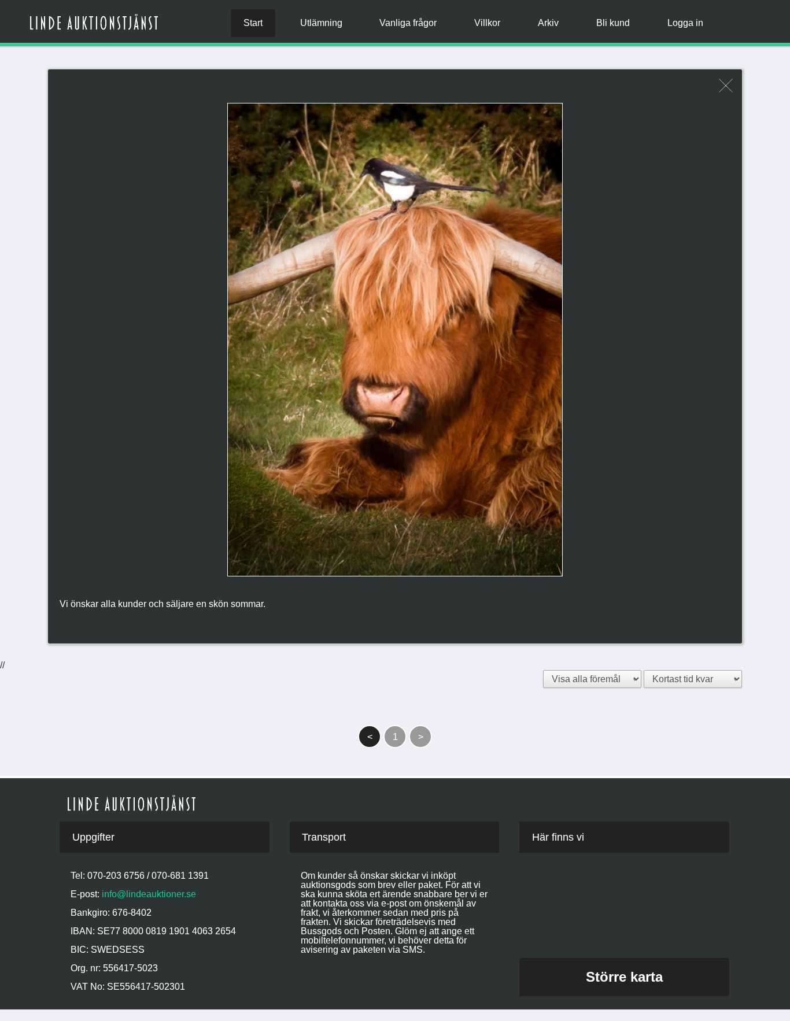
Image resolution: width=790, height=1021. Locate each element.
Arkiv (548, 23)
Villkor (487, 23)
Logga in (685, 23)
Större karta (624, 977)
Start (253, 23)
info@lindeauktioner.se (149, 894)
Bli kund (613, 23)
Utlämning (321, 23)
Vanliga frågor (408, 23)
